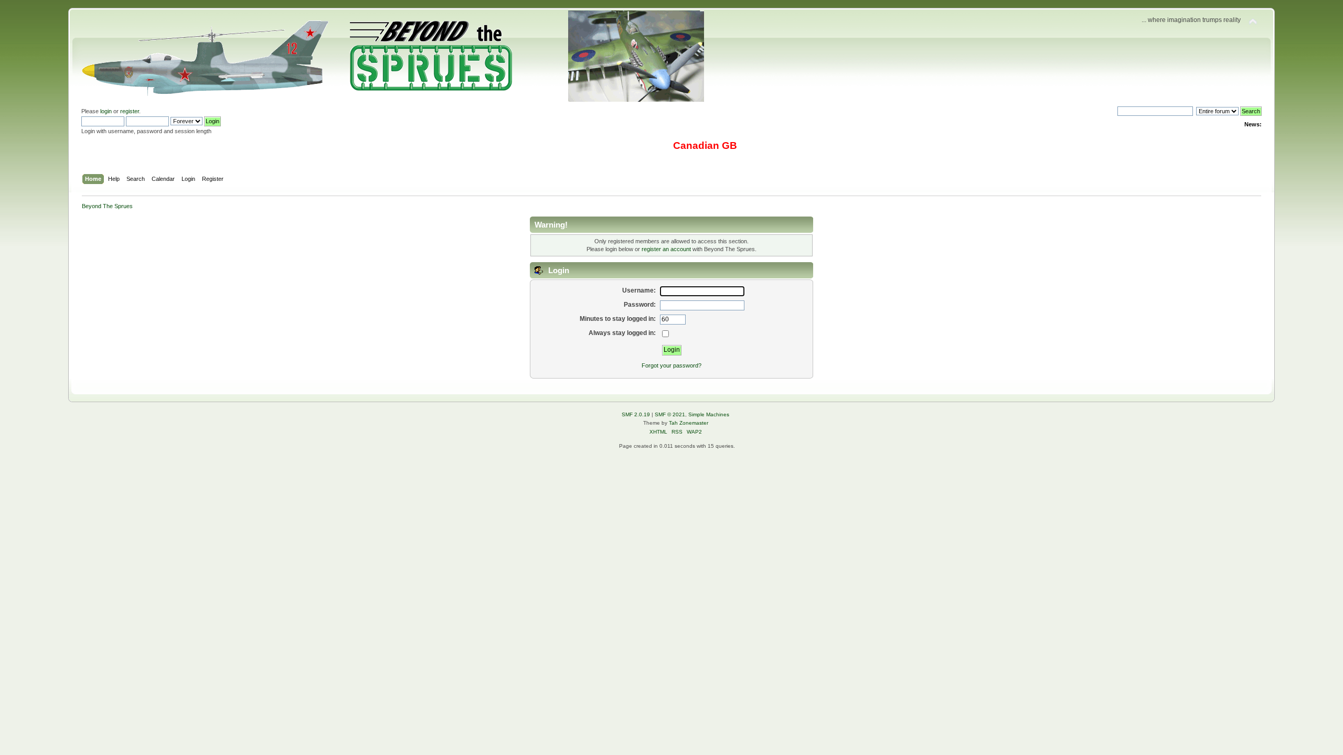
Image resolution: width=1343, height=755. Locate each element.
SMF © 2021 (670, 414)
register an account (666, 249)
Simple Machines (708, 414)
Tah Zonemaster (688, 423)
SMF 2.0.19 (636, 414)
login (106, 111)
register (129, 111)
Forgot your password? (671, 365)
